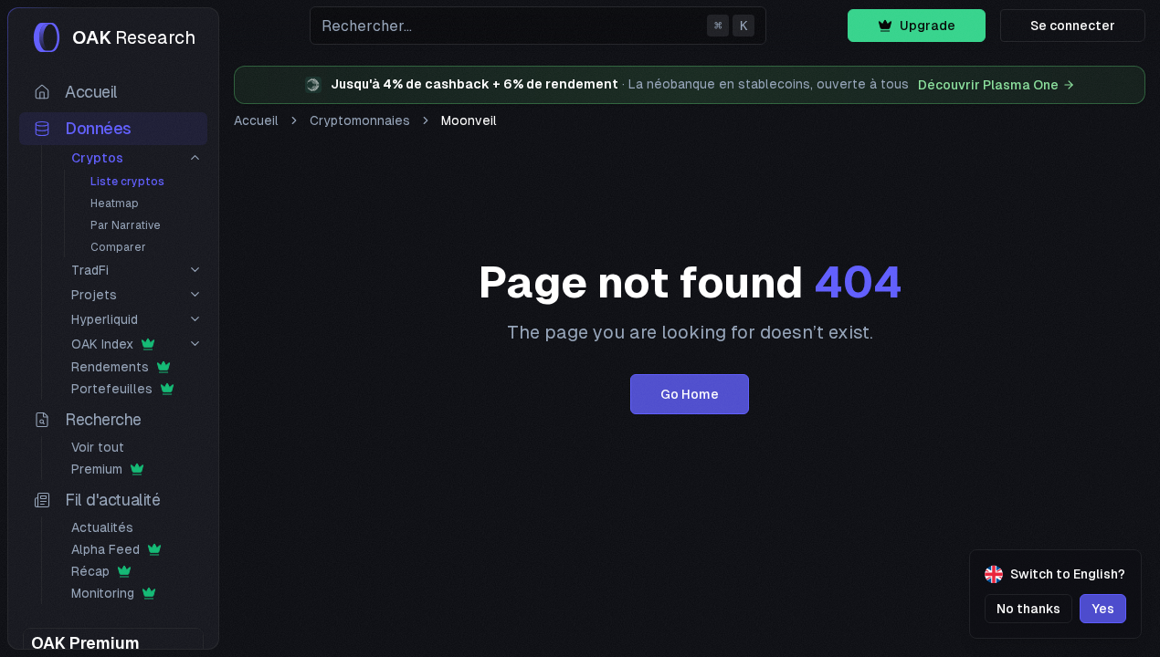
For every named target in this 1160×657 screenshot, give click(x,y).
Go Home (689, 394)
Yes (1102, 608)
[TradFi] (195, 269)
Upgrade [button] (927, 25)
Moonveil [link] (469, 120)
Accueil (256, 120)
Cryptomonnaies (360, 120)
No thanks (1028, 608)
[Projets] (195, 294)
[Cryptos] (195, 157)
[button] (538, 25)
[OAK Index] (195, 343)
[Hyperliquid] (195, 319)
